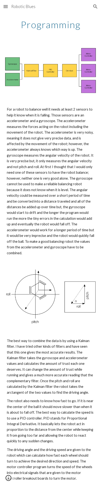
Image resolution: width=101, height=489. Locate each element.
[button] (5, 6)
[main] (50, 25)
